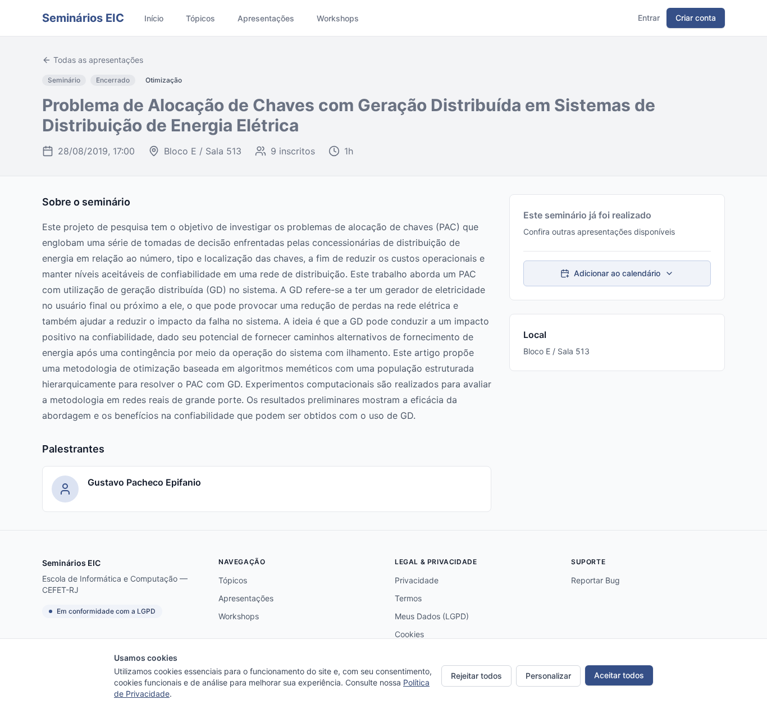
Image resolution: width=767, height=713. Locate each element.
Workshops (338, 18)
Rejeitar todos (476, 675)
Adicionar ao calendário (617, 273)
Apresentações (266, 18)
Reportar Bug (595, 580)
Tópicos (200, 18)
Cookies (409, 634)
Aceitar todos (619, 675)
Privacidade (417, 580)
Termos (408, 598)
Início (153, 18)
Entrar (649, 17)
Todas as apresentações (98, 60)
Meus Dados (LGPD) (432, 616)
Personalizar (548, 675)
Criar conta (695, 17)
